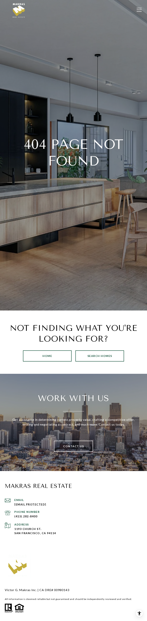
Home (47, 355)
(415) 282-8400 (25, 516)
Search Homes (99, 355)
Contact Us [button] (73, 446)
